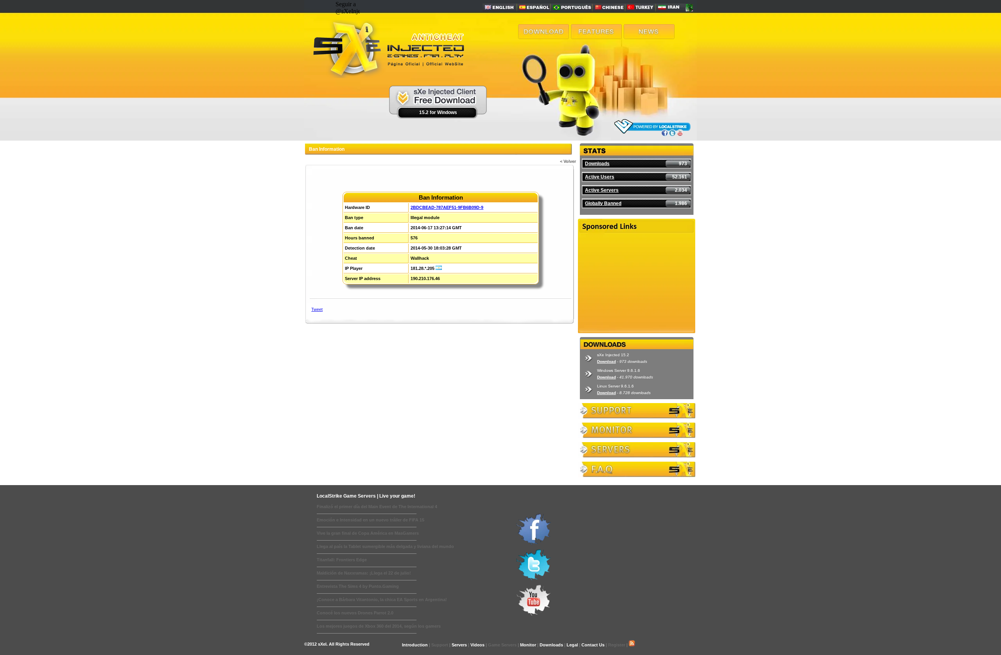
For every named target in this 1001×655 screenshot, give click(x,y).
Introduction (415, 645)
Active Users (599, 177)
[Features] (596, 37)
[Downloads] (543, 37)
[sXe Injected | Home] (388, 76)
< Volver (568, 161)
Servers (459, 645)
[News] (649, 37)
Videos (477, 645)
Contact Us (593, 645)
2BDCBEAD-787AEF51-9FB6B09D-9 (447, 207)
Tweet (317, 309)
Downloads (597, 163)
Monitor (528, 645)
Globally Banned (603, 203)
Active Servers (602, 190)
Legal (572, 645)
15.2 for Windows (438, 112)
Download (606, 361)
